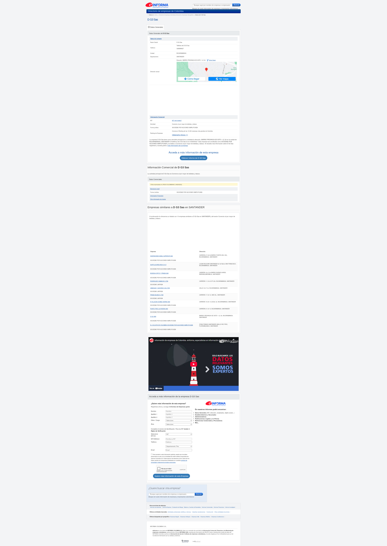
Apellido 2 (154, 417)
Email (152, 450)
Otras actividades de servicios (222, 512)
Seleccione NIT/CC (154, 435)
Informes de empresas (155, 507)
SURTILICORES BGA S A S (158, 265)
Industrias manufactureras (198, 512)
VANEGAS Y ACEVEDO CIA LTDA (160, 288)
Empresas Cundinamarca (218, 516)
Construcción (210, 512)
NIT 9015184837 (177, 120)
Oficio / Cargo (155, 420)
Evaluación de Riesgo (177, 507)
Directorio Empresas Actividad (167, 15)
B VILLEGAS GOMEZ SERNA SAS (160, 302)
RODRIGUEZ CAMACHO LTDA (159, 281)
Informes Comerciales (207, 507)
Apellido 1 (154, 414)
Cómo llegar (212, 60)
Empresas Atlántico (205, 516)
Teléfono (154, 442)
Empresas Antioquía (185, 516)
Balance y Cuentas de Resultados (192, 507)
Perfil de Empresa (167, 507)
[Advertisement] (193, 100)
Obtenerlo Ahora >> (180, 135)
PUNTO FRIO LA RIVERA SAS (159, 309)
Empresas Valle (195, 516)
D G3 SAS (153, 316)
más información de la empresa (178, 145)
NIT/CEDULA (155, 439)
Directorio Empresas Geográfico (185, 15)
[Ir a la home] (156, 4)
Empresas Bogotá (174, 516)
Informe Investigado (230, 507)
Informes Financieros (219, 507)
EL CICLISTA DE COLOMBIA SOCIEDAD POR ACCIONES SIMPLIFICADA (171, 325)
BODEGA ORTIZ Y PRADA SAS (159, 273)
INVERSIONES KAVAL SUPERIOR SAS (161, 256)
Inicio (155, 15)
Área (152, 424)
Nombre (153, 411)
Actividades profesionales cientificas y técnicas (179, 512)
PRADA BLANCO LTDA (156, 295)
